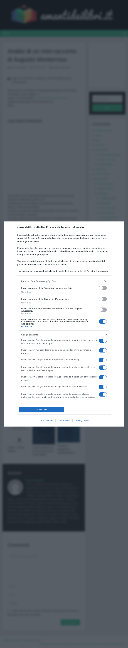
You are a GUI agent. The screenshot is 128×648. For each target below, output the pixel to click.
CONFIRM (41, 409)
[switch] (103, 288)
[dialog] (64, 324)
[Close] (118, 228)
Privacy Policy (82, 420)
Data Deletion (46, 420)
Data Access (64, 420)
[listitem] (64, 281)
